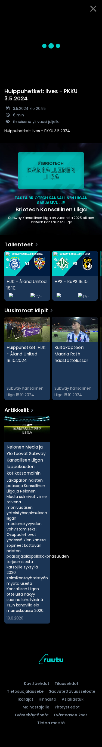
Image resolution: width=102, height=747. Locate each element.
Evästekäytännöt (32, 715)
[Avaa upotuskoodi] (95, 22)
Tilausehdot (66, 683)
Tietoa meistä (51, 723)
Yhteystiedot (67, 707)
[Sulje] (93, 8)
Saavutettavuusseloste (72, 691)
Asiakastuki (73, 699)
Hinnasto (47, 699)
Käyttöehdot (36, 683)
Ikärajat (25, 699)
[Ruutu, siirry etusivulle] (51, 660)
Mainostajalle (36, 707)
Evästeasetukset (70, 715)
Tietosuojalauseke (25, 691)
